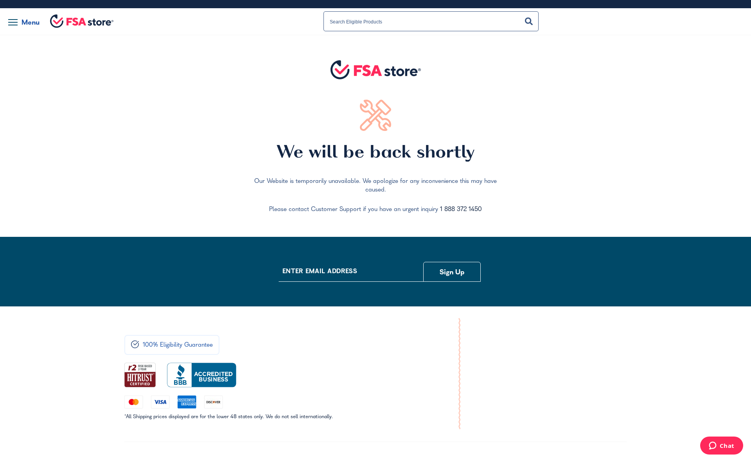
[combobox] (431, 21)
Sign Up (452, 273)
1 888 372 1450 (461, 210)
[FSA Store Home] (81, 21)
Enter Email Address (320, 272)
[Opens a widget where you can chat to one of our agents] (721, 446)
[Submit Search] (529, 21)
